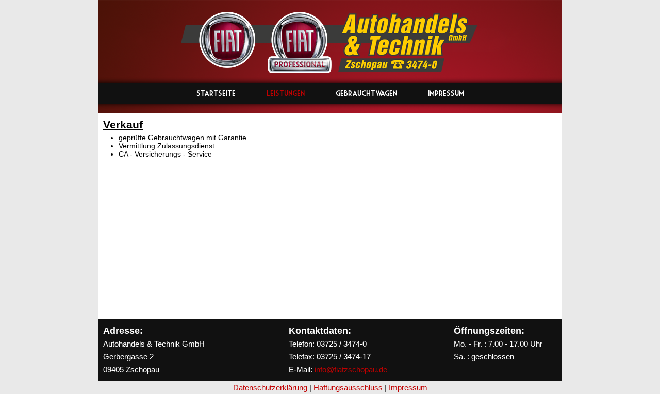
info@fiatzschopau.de (351, 369)
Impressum (446, 93)
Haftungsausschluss (348, 387)
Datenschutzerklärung (270, 387)
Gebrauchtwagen (366, 93)
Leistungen (286, 93)
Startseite (216, 93)
